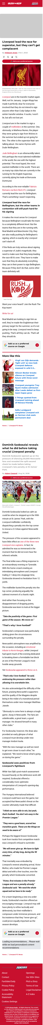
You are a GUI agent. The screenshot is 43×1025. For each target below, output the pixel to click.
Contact (5, 977)
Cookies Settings (9, 1001)
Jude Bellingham (10, 153)
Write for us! (7, 313)
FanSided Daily (8, 981)
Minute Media (13, 1007)
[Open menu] (3, 3)
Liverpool (6, 97)
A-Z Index (30, 994)
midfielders (16, 127)
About (4, 973)
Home (4, 425)
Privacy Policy (8, 985)
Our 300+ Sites (32, 977)
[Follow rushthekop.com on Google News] (37, 345)
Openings (30, 973)
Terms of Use (32, 985)
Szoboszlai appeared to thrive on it (21, 670)
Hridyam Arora (11, 53)
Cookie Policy (8, 990)
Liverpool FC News (16, 425)
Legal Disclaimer (33, 990)
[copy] (16, 57)
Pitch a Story (31, 981)
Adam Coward (11, 473)
